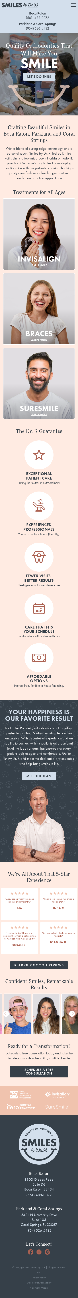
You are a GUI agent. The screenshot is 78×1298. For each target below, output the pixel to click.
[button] (72, 5)
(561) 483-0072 (37, 17)
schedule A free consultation (39, 1071)
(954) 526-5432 (37, 28)
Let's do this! (39, 76)
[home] (20, 5)
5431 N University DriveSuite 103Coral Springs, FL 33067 (39, 1219)
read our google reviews (39, 965)
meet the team (39, 776)
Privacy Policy (39, 1277)
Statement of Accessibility (39, 1282)
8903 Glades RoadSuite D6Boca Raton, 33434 (39, 1184)
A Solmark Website (39, 1287)
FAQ (39, 1272)
